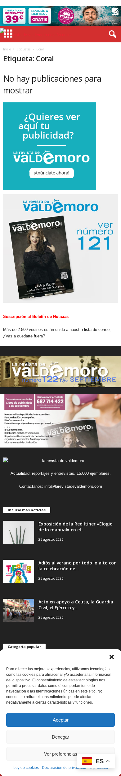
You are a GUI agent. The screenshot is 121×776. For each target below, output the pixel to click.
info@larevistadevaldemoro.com (73, 486)
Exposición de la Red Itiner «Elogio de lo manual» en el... (75, 527)
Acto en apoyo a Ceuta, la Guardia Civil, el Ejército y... (75, 605)
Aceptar (61, 719)
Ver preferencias (60, 754)
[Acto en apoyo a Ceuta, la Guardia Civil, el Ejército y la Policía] (18, 610)
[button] (112, 657)
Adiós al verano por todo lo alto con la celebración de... (77, 566)
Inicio (7, 49)
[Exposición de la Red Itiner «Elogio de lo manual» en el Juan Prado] (18, 532)
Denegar (60, 737)
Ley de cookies (26, 767)
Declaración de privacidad (64, 767)
